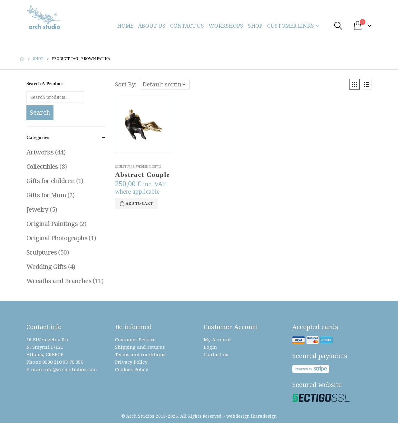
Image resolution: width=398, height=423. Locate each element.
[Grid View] (354, 84)
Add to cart (139, 203)
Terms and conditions (140, 354)
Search (40, 112)
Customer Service (135, 339)
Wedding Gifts (148, 166)
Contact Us (187, 25)
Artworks (39, 152)
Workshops (226, 25)
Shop (255, 25)
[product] (143, 124)
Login (210, 347)
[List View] (366, 84)
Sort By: (125, 84)
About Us (151, 25)
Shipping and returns (140, 347)
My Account (217, 339)
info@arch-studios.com (70, 369)
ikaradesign (264, 416)
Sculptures (124, 166)
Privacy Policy (131, 362)
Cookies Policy (131, 369)
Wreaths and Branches (58, 281)
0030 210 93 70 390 (62, 362)
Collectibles (42, 166)
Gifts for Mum (46, 195)
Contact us (216, 354)
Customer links (290, 25)
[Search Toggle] (338, 25)
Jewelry (37, 209)
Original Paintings (52, 223)
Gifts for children (50, 181)
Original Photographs (56, 238)
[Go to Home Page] (22, 59)
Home (125, 25)
